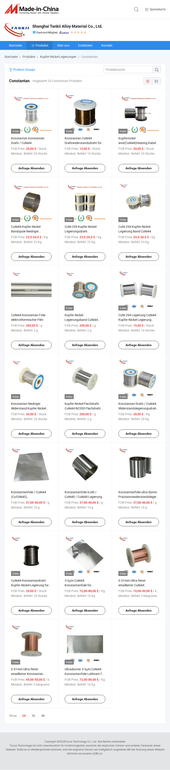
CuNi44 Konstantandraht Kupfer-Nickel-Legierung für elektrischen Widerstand (30, 585)
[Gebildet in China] (32, 9)
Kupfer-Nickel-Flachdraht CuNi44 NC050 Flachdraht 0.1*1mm (83, 408)
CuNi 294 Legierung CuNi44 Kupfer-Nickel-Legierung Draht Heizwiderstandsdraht (137, 319)
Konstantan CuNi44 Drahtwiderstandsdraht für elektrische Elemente (83, 143)
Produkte (42, 45)
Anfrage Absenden (31, 168)
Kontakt (106, 45)
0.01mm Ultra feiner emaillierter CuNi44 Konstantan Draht (132, 585)
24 (24, 715)
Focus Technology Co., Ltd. (81, 741)
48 (43, 715)
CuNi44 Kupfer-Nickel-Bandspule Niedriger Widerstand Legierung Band (30, 231)
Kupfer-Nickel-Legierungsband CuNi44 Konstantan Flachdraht (81, 319)
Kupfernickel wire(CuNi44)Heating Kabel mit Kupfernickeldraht (137, 143)
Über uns (63, 45)
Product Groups (24, 69)
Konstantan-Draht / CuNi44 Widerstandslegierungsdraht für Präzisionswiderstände (137, 408)
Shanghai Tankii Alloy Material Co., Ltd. (67, 26)
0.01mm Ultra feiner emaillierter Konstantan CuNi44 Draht (27, 673)
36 (33, 715)
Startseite (15, 45)
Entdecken (85, 45)
